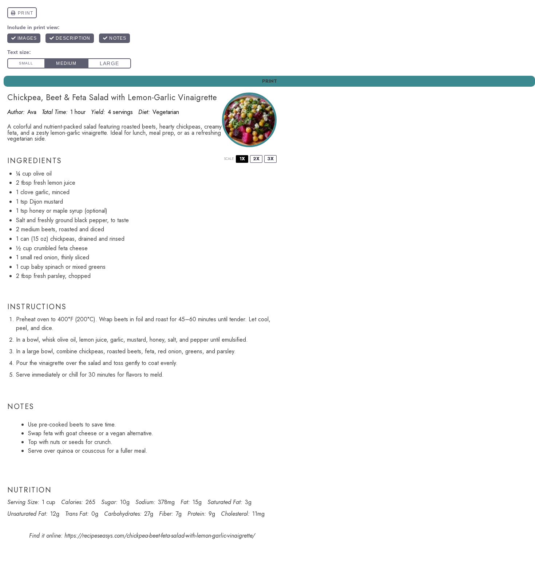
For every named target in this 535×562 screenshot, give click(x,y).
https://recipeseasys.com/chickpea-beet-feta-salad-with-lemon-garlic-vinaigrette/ (159, 535)
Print (269, 81)
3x (270, 158)
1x (242, 158)
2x (256, 158)
